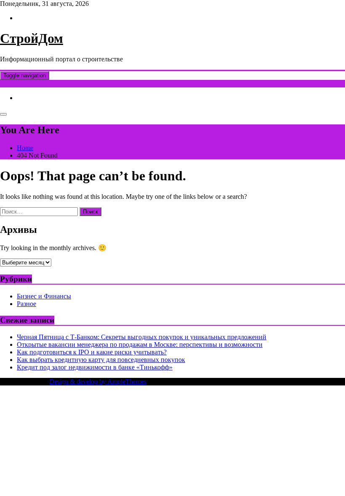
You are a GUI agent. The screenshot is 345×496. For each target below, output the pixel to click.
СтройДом (31, 38)
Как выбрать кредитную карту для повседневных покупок (101, 359)
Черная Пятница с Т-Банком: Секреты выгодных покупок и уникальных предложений (141, 336)
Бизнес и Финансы (44, 296)
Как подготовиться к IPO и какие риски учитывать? (92, 352)
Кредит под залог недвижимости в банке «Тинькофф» (94, 367)
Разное (26, 303)
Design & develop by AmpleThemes (97, 381)
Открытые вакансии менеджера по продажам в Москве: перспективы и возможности (140, 344)
